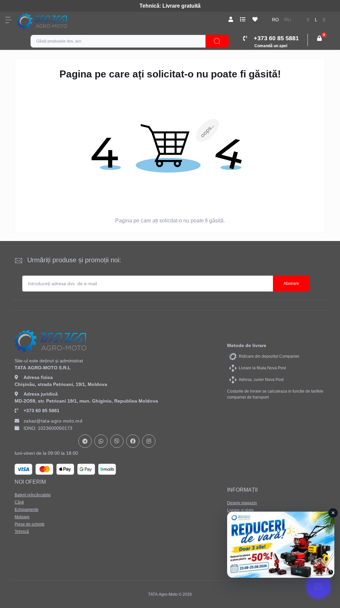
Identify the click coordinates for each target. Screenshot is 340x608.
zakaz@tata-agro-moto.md (53, 421)
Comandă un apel (270, 46)
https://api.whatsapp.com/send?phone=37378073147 (101, 441)
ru (287, 19)
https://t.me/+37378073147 (85, 441)
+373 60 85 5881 (41, 410)
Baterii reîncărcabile (33, 495)
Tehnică (22, 531)
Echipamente (27, 509)
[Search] (217, 41)
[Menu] (8, 20)
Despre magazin (242, 503)
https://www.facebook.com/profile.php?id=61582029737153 (132, 441)
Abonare (291, 283)
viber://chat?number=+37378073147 (117, 441)
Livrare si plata (240, 510)
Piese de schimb (29, 524)
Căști (19, 502)
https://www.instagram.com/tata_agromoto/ (148, 441)
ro (275, 19)
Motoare (22, 517)
